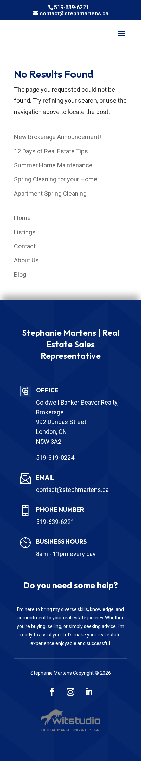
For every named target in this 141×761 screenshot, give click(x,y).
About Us (26, 260)
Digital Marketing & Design (70, 730)
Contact (25, 246)
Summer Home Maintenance (53, 165)
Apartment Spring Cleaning (50, 193)
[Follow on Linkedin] (89, 691)
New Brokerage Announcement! (57, 137)
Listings (25, 232)
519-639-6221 (71, 7)
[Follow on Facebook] (52, 691)
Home (22, 217)
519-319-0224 (55, 457)
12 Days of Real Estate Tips (51, 151)
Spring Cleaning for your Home (55, 179)
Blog (20, 274)
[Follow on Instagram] (70, 691)
